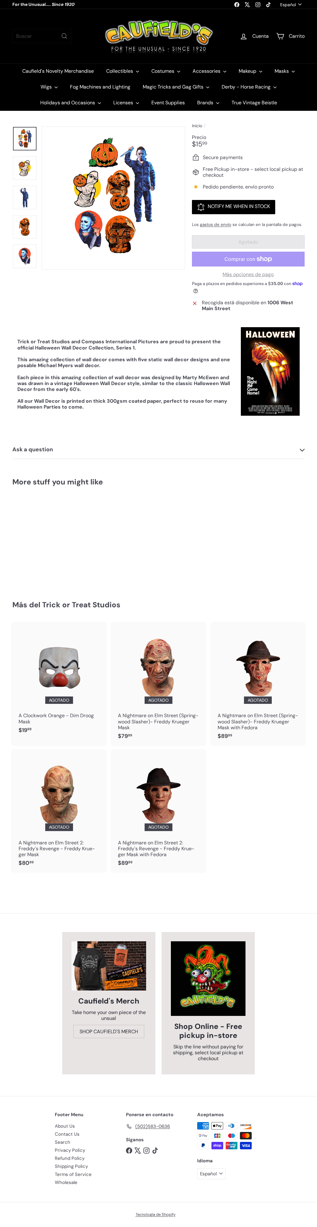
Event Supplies (168, 102)
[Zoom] (113, 198)
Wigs (47, 87)
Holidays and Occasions (68, 102)
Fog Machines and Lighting (100, 87)
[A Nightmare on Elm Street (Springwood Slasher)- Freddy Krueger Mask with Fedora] (258, 684)
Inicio (197, 125)
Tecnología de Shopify (156, 1214)
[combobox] (42, 36)
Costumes (163, 71)
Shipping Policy (71, 1166)
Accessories (207, 71)
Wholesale (66, 1182)
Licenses (123, 102)
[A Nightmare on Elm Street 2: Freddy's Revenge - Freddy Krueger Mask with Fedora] (158, 811)
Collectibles (120, 71)
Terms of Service (73, 1174)
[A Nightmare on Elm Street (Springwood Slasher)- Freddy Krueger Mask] (158, 684)
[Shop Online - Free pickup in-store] (208, 978)
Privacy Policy (70, 1150)
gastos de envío (215, 224)
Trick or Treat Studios (81, 604)
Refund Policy (70, 1158)
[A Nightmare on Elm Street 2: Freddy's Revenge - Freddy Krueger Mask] (59, 811)
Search (62, 1142)
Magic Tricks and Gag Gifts (174, 87)
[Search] (64, 36)
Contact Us (67, 1134)
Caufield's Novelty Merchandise (58, 71)
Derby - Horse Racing (247, 87)
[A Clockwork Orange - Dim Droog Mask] (59, 681)
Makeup (248, 71)
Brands (206, 102)
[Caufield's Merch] (109, 966)
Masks (282, 71)
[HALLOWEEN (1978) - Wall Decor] (34, 539)
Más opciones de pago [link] (248, 274)
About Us (65, 1126)
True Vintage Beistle (254, 102)
